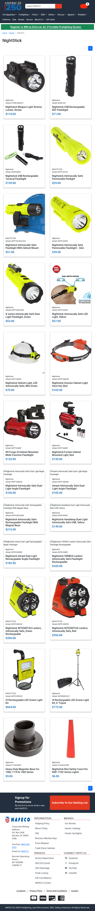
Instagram (74, 863)
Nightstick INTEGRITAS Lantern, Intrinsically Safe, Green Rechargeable (23, 631)
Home (4, 33)
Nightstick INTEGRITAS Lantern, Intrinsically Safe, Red (70, 630)
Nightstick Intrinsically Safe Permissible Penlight (67, 177)
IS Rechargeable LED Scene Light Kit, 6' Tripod (70, 701)
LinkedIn (73, 873)
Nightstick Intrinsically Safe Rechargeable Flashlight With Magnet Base (22, 522)
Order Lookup (41, 873)
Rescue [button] (61, 14)
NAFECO (25, 851)
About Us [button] (39, 19)
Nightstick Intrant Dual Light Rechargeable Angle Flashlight (23, 557)
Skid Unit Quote (42, 863)
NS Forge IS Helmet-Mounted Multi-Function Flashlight (22, 453)
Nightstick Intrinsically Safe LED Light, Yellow (70, 315)
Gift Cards (50, 19)
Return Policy (41, 828)
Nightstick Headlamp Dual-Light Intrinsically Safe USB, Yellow (70, 521)
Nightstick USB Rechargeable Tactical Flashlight (22, 177)
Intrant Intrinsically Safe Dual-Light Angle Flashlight (68, 487)
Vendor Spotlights (73, 833)
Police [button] (34, 14)
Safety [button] (51, 14)
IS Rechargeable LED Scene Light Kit (24, 701)
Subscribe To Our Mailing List (70, 802)
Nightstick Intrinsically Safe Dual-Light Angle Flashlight (24, 487)
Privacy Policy (36, 890)
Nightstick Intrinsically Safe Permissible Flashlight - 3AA (68, 246)
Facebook (73, 858)
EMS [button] (43, 14)
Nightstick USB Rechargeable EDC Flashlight (68, 108)
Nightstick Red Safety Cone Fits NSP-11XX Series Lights (70, 771)
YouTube (73, 868)
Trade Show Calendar (45, 848)
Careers (74, 890)
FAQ (37, 833)
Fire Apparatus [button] (8, 14)
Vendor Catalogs (72, 828)
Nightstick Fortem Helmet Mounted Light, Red (66, 453)
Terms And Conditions (56, 890)
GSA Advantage (42, 868)
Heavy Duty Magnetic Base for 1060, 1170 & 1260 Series (22, 771)
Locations (21, 890)
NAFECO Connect (43, 882)
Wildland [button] (81, 14)
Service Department (44, 858)
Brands (21, 19)
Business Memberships (46, 838)
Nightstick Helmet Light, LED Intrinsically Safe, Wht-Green (21, 384)
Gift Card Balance (43, 878)
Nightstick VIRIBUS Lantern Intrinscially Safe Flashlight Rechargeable (67, 559)
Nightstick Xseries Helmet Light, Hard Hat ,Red (70, 384)
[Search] (58, 6)
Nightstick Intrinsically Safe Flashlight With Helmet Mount (22, 246)
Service (29, 19)
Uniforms (6, 19)
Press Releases (42, 843)
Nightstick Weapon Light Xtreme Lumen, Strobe (24, 108)
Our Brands (70, 823)
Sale (14, 19)
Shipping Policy (42, 823)
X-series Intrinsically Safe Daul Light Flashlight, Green (23, 315)
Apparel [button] (71, 14)
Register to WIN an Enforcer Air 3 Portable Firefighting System (46, 26)
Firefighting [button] (23, 14)
